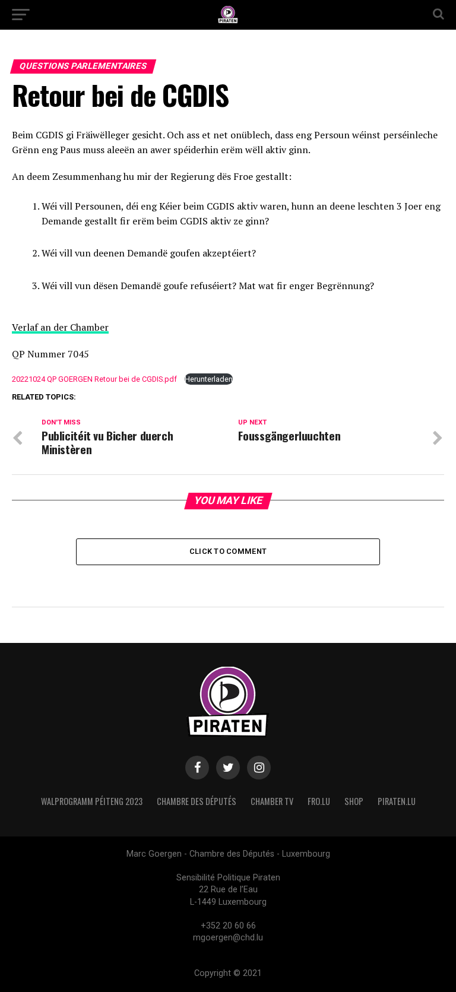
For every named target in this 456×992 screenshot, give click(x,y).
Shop (353, 801)
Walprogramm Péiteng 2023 (91, 801)
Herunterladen (209, 379)
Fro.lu (319, 801)
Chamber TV (272, 801)
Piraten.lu (397, 801)
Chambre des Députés (196, 801)
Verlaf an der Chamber (60, 327)
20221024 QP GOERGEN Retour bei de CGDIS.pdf (94, 379)
